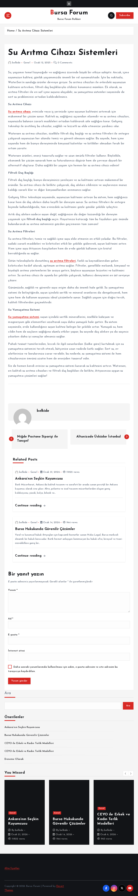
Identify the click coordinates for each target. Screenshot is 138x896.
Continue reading (29, 505)
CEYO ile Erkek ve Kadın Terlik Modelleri (29, 743)
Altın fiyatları (11, 868)
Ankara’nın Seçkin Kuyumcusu (22, 727)
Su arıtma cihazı (19, 111)
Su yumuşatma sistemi (23, 317)
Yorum (12, 590)
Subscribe (124, 15)
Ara (7, 693)
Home (11, 31)
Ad (10, 619)
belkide (16, 62)
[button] (125, 773)
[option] (24, 812)
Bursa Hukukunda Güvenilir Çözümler (26, 735)
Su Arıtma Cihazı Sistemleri (35, 31)
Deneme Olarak (14, 759)
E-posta (13, 635)
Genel (27, 62)
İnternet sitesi (16, 651)
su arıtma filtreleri (63, 260)
